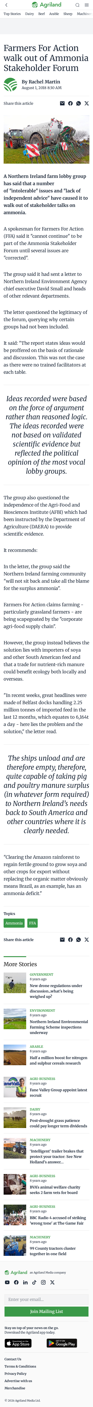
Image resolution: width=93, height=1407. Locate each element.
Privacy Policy (15, 1374)
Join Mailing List (46, 1311)
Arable (54, 14)
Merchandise (15, 1388)
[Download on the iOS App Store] (24, 1343)
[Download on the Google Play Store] (67, 1343)
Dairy (29, 14)
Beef (41, 14)
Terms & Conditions (20, 1366)
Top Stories (12, 14)
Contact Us (13, 1359)
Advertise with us (18, 1381)
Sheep (67, 14)
